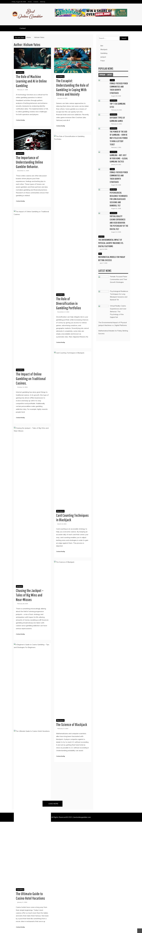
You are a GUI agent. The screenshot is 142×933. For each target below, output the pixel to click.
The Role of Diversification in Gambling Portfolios (68, 303)
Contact (35, 2)
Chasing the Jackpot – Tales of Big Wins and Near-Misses (29, 595)
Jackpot (19, 586)
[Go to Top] (139, 930)
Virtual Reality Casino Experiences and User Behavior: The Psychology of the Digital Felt (119, 222)
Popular (102, 75)
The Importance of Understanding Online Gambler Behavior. (29, 162)
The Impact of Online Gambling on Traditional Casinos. (31, 378)
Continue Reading (20, 120)
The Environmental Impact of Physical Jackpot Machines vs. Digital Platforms (111, 242)
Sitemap (42, 2)
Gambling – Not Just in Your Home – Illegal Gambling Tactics (119, 158)
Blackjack (60, 511)
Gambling (20, 72)
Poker (102, 61)
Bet (101, 46)
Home (30, 2)
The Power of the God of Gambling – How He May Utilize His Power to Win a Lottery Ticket (119, 138)
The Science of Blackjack (71, 724)
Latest (109, 75)
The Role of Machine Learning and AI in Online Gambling (31, 81)
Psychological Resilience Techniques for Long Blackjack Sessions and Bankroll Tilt (119, 199)
